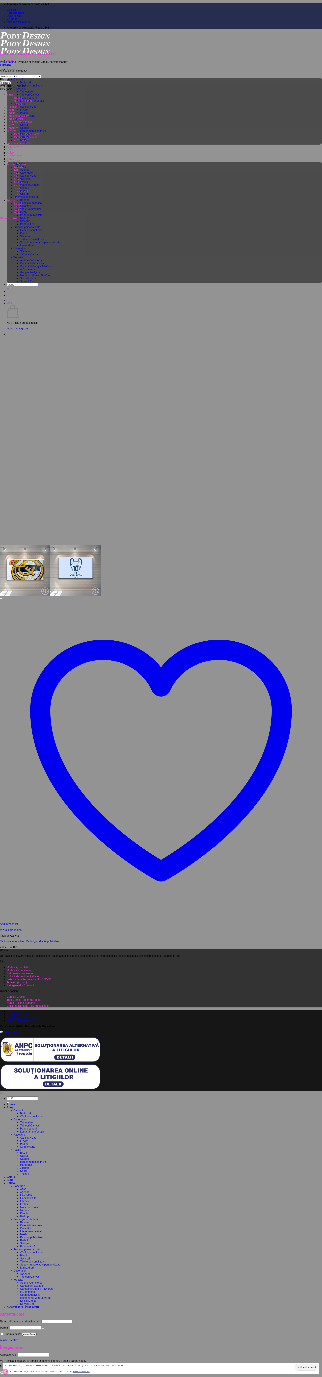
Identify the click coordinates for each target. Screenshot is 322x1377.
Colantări (25, 206)
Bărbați (17, 97)
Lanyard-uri (27, 245)
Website (18, 257)
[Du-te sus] (1, 1093)
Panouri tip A (27, 224)
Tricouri (11, 200)
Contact (12, 18)
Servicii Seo (27, 281)
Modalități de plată (18, 967)
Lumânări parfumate (19, 143)
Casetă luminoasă (31, 202)
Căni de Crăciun (16, 996)
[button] (5, 64)
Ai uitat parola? (9, 1340)
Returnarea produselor (20, 973)
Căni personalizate (31, 85)
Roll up (24, 193)
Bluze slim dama (23, 100)
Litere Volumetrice (31, 209)
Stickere (25, 251)
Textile (17, 1149)
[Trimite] (8, 288)
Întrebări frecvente (18, 21)
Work (16, 212)
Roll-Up (24, 218)
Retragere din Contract (20, 985)
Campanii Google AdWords (36, 266)
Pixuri (23, 233)
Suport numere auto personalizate (40, 242)
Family (17, 179)
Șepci (10, 158)
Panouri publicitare (31, 215)
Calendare (26, 172)
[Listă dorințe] (1, 598)
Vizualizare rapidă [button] (11, 930)
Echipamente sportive (33, 130)
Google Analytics (30, 272)
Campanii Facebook (32, 263)
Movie (17, 194)
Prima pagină (8, 61)
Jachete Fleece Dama (26, 134)
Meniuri (24, 187)
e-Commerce (28, 269)
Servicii (11, 1183)
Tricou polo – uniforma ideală (24, 999)
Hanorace (12, 128)
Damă (17, 206)
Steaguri (25, 221)
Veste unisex (21, 140)
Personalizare (15, 12)
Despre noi (14, 15)
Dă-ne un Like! (8, 218)
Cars (16, 173)
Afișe (23, 1189)
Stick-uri (25, 236)
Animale (18, 167)
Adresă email (8, 1354)
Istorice (17, 185)
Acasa (11, 1104)
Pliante (24, 112)
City (15, 176)
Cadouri (18, 79)
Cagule (24, 127)
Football (18, 182)
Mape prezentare (30, 184)
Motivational (20, 191)
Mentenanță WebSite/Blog (35, 275)
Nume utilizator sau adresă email (20, 1321)
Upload (11, 9)
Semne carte (14, 155)
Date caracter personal (20, 1020)
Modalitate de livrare (19, 970)
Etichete (25, 178)
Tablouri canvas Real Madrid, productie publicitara (30, 941)
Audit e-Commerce (31, 260)
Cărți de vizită (28, 106)
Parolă (5, 1327)
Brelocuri (25, 82)
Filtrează (5, 83)
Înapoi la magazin (17, 328)
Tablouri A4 (27, 91)
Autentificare (29, 1334)
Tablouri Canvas (30, 94)
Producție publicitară (25, 196)
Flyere (24, 109)
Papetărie (19, 1134)
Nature (17, 197)
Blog (10, 1180)
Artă (15, 170)
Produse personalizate (26, 227)
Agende (25, 169)
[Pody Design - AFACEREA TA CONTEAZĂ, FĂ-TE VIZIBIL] (25, 46)
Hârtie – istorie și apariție (21, 1002)
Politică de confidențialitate (23, 976)
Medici (17, 188)
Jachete (11, 131)
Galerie (11, 1177)
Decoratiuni (20, 88)
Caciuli (24, 124)
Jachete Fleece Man (25, 137)
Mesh (23, 212)
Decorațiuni (20, 248)
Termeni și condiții (17, 982)
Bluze (10, 94)
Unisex (17, 103)
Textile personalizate (32, 239)
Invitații (24, 181)
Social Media (28, 278)
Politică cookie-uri (81, 1371)
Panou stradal (28, 97)
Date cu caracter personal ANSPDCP (29, 979)
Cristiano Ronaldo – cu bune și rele (28, 1005)
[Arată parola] (42, 1328)
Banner (24, 199)
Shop (10, 1107)
